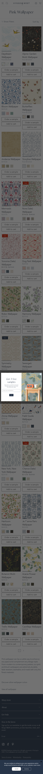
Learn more (36, 765)
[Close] (41, 762)
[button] (11, 395)
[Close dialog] (41, 374)
